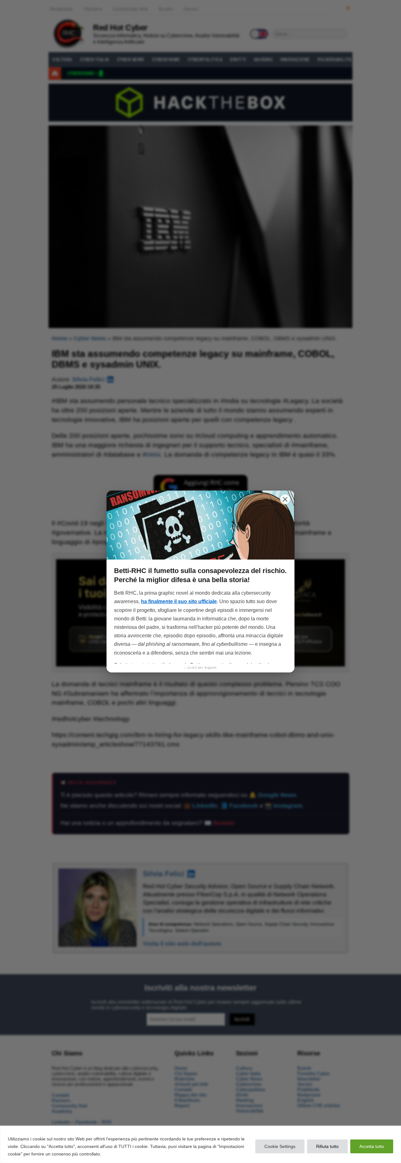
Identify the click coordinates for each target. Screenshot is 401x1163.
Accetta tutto (371, 1146)
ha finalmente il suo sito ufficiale (179, 601)
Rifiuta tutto (327, 1146)
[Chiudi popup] (285, 499)
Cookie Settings (279, 1146)
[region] (200, 1144)
